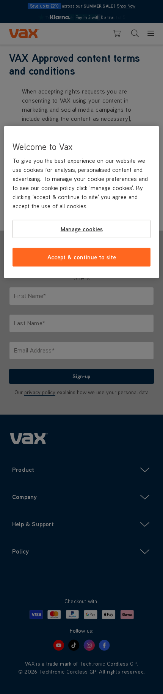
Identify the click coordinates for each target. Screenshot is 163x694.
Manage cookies (82, 229)
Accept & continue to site (81, 257)
